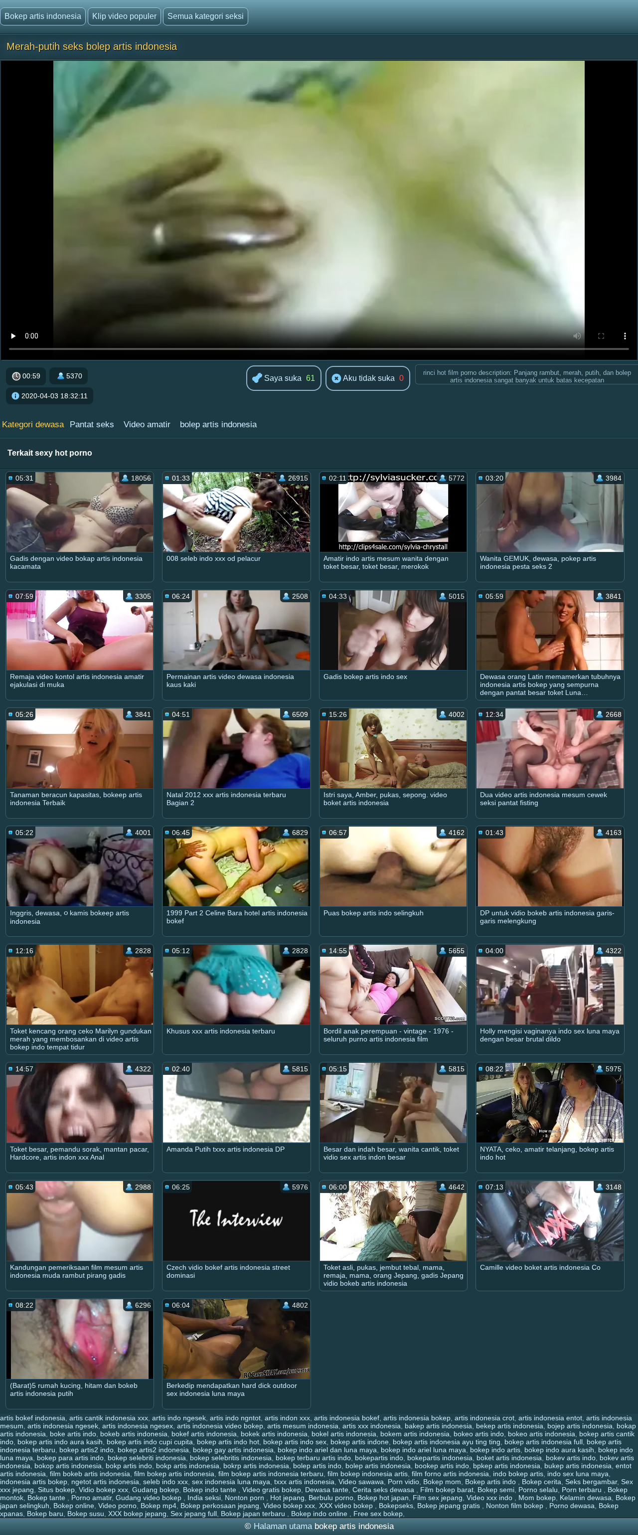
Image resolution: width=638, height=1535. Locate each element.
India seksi (204, 1498)
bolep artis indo (317, 1466)
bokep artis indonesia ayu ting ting (446, 1442)
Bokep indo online (320, 1514)
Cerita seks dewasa (384, 1490)
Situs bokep (56, 1490)
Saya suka (282, 378)
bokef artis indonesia (204, 1434)
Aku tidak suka (368, 378)
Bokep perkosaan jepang (219, 1506)
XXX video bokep (347, 1506)
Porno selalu (538, 1490)
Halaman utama (283, 1526)
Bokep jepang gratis (449, 1506)
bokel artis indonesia (344, 1434)
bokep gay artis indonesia (233, 1450)
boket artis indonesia (509, 1458)
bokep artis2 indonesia (153, 1450)
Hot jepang (287, 1498)
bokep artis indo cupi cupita (150, 1442)
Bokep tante (47, 1498)
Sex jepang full (193, 1514)
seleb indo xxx (165, 1482)
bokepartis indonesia (440, 1458)
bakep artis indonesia (438, 1426)
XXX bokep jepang (137, 1514)
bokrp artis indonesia (256, 1466)
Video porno (117, 1506)
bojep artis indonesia (580, 1426)
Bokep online (73, 1506)
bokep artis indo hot (228, 1442)
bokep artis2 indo (86, 1450)
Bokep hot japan (383, 1498)
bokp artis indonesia (187, 1466)
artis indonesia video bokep (220, 1426)
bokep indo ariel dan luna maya (327, 1450)
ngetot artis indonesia (105, 1482)
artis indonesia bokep (417, 1418)
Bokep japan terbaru (254, 1514)
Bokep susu (85, 1514)
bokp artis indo (129, 1466)
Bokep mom (442, 1482)
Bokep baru (45, 1514)
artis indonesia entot (550, 1418)
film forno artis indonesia (450, 1474)
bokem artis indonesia (415, 1434)
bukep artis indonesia (578, 1466)
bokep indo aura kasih (559, 1450)
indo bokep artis (518, 1474)
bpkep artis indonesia (506, 1466)
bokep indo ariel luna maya (423, 1450)
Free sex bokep (378, 1514)
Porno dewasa (572, 1506)
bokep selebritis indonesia (231, 1458)
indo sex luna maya (578, 1474)
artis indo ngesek (179, 1418)
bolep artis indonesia (218, 424)
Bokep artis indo (491, 1482)
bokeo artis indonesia (541, 1434)
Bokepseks (396, 1506)
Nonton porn (245, 1498)
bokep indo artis (495, 1450)
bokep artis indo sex (294, 1442)
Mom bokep (537, 1498)
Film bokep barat (447, 1490)
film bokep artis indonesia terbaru (270, 1474)
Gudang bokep (155, 1490)
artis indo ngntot (235, 1418)
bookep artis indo (442, 1466)
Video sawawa (361, 1482)
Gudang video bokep (149, 1498)
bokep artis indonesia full (543, 1442)
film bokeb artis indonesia (90, 1474)
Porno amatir (91, 1498)
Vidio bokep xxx (103, 1490)
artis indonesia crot (484, 1418)
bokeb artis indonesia (133, 1434)
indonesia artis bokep (33, 1482)
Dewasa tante (326, 1490)
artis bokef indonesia (32, 1418)
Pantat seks (92, 424)
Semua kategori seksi (205, 16)
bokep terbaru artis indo (313, 1458)
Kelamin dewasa (586, 1498)
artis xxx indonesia (371, 1426)
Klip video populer (124, 16)
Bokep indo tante (210, 1490)
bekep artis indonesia (509, 1426)
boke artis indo (73, 1434)
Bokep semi (496, 1490)
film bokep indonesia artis (367, 1474)
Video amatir (147, 424)
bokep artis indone (359, 1442)
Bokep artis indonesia (42, 16)
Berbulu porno (331, 1498)
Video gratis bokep (271, 1490)
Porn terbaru (583, 1490)
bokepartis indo (379, 1458)
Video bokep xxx (289, 1506)
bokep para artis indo (70, 1458)
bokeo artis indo (479, 1434)
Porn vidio (403, 1482)
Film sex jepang (438, 1498)
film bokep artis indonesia (174, 1474)
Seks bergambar (591, 1482)
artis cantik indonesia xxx (108, 1418)
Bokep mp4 (158, 1506)
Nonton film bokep (515, 1506)
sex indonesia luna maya (231, 1482)
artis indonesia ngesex (137, 1426)
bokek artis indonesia (274, 1434)
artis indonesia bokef (346, 1418)
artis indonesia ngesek (62, 1426)
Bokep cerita (541, 1482)
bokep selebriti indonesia (147, 1458)
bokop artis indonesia (68, 1466)
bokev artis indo (571, 1458)
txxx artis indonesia (304, 1482)
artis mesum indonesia (302, 1426)
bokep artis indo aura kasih (60, 1442)
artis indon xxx (287, 1418)
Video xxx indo (490, 1498)
